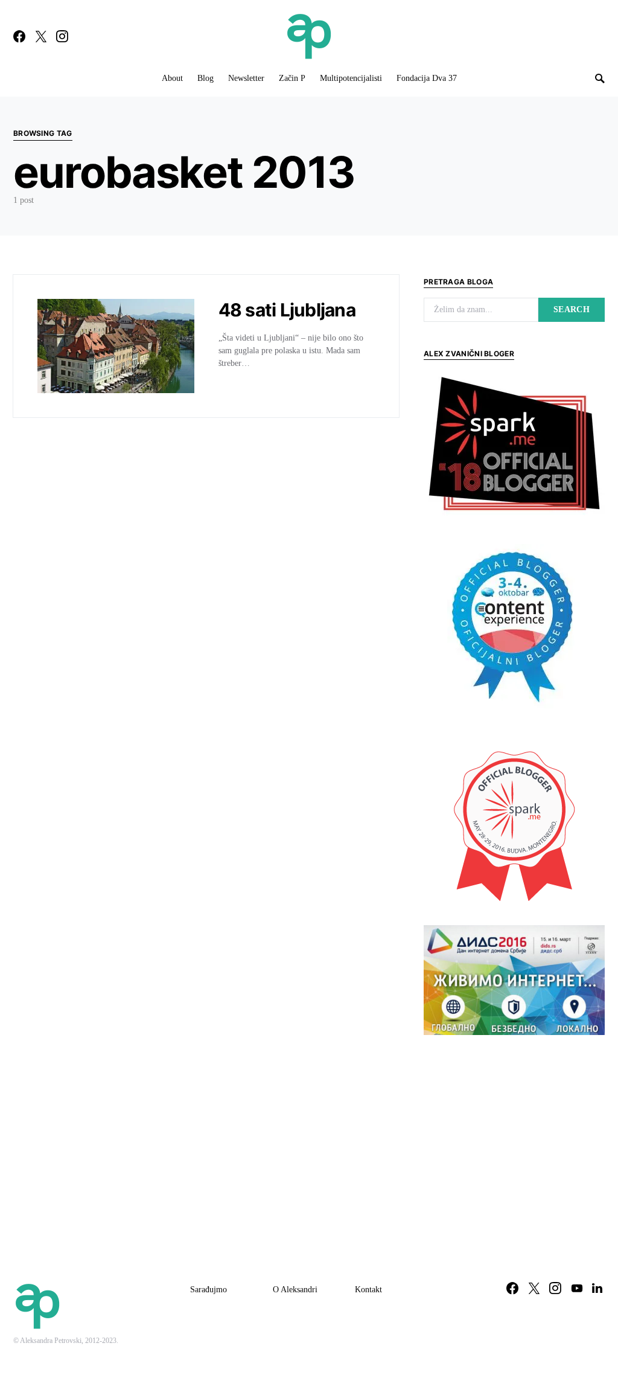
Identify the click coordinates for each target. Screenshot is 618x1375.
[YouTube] (577, 1288)
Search (571, 309)
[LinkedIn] (597, 1288)
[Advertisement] (514, 1134)
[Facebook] (19, 36)
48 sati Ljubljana (286, 310)
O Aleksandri (295, 1289)
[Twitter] (41, 36)
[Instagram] (62, 36)
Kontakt (368, 1289)
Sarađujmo (208, 1289)
